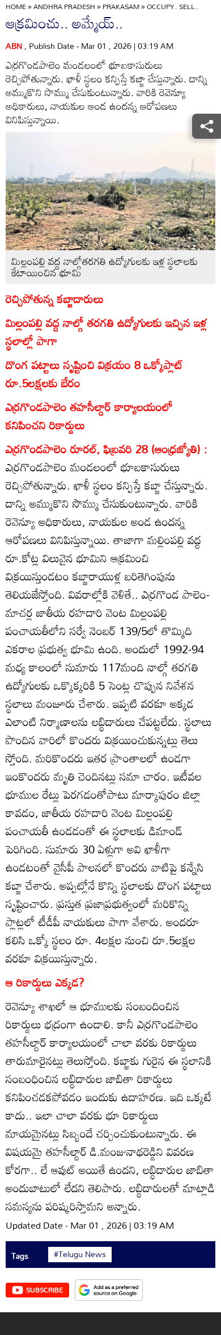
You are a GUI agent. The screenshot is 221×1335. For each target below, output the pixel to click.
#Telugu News (80, 1254)
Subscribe (44, 1289)
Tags (19, 1255)
